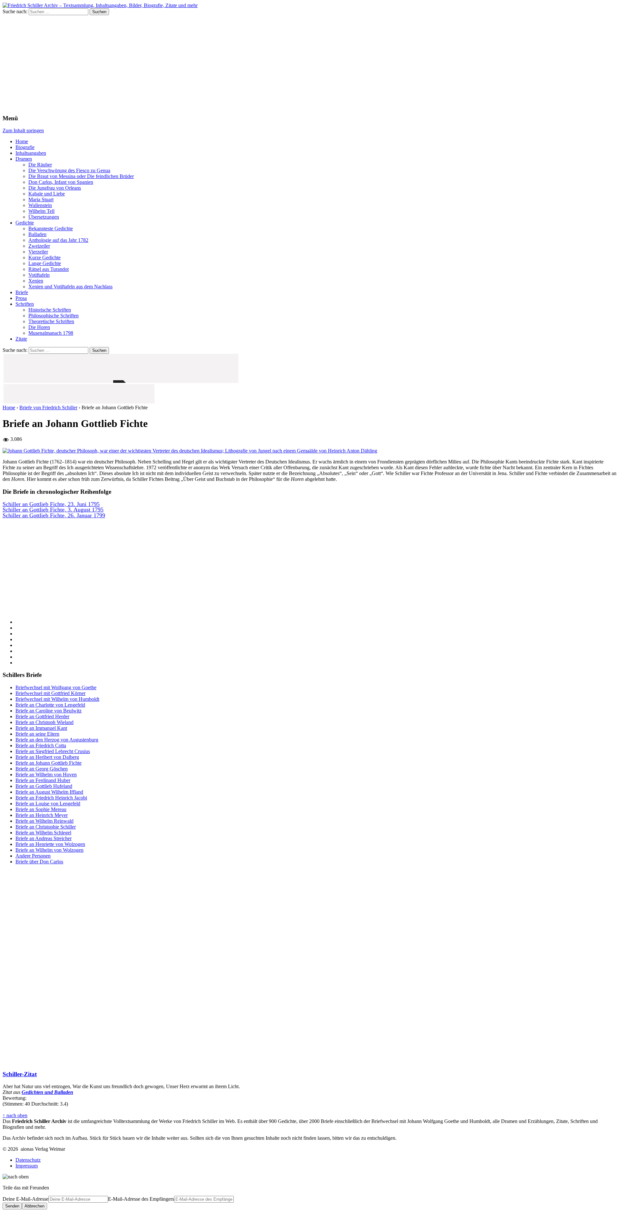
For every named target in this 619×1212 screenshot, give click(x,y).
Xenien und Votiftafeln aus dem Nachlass (70, 286)
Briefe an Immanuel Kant (41, 728)
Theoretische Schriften (51, 321)
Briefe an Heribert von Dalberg (47, 757)
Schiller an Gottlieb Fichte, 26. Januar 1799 (54, 516)
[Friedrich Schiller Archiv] (100, 5)
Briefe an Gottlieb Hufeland (43, 786)
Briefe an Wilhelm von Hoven (46, 774)
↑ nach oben (15, 1115)
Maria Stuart (41, 199)
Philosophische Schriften (53, 315)
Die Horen (39, 327)
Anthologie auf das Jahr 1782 (58, 240)
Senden (12, 1206)
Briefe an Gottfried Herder (42, 716)
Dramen (23, 159)
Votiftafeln (39, 275)
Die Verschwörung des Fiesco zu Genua (69, 170)
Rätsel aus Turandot (48, 269)
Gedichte (24, 222)
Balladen (37, 234)
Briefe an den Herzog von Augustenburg (56, 739)
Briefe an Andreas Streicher (43, 838)
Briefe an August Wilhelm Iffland (49, 792)
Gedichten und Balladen (47, 1092)
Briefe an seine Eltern (37, 734)
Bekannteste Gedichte (50, 228)
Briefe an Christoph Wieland (44, 722)
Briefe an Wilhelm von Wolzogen (49, 850)
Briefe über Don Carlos (39, 861)
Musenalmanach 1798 (50, 333)
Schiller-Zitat (20, 1074)
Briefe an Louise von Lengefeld (47, 803)
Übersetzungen (43, 217)
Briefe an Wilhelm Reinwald (44, 821)
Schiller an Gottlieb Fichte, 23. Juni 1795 (51, 504)
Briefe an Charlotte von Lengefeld (50, 705)
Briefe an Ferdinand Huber (42, 780)
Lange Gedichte (44, 263)
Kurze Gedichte (44, 257)
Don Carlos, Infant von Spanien (60, 182)
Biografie (24, 147)
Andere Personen (33, 856)
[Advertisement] (309, 63)
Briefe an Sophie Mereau (40, 809)
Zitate (21, 339)
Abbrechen (34, 1206)
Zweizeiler (39, 246)
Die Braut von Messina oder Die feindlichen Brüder (81, 176)
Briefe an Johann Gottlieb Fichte (48, 763)
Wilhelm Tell (41, 211)
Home (21, 141)
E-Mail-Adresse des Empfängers (141, 1199)
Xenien (35, 280)
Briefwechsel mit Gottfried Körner (50, 693)
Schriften (24, 304)
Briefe (21, 292)
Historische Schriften (49, 310)
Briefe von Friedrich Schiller (48, 407)
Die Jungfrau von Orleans (54, 188)
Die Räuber (40, 164)
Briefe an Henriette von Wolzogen (50, 844)
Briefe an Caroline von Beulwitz (48, 710)
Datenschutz (28, 1160)
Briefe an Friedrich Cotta (40, 745)
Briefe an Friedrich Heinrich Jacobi (51, 797)
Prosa (21, 298)
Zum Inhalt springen (23, 130)
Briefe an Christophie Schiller (45, 827)
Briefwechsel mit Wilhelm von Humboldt (57, 699)
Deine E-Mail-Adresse (25, 1199)
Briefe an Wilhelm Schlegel (43, 832)
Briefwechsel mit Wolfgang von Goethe (55, 687)
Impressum (26, 1165)
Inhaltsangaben (30, 153)
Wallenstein (40, 205)
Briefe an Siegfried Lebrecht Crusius (52, 751)
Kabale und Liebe (46, 193)
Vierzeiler (38, 251)
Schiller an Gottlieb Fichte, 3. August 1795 (53, 510)
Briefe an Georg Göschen (41, 768)
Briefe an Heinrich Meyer (41, 815)
